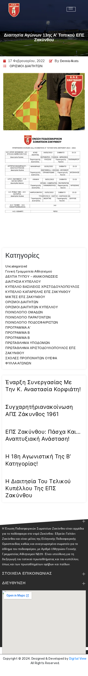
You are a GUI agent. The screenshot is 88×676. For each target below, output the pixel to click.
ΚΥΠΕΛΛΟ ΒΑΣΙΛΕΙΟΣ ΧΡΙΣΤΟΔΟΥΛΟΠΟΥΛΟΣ (42, 286)
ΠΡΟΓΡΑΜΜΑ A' (18, 327)
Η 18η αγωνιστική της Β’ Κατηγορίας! (38, 460)
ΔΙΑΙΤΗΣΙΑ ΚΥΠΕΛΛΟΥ (23, 281)
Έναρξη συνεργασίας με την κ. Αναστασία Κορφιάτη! (43, 385)
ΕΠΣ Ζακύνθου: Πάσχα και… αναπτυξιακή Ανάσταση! (43, 435)
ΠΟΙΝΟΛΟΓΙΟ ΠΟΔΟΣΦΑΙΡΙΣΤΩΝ (31, 322)
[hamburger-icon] (71, 9)
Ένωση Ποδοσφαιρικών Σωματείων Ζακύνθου (45, 670)
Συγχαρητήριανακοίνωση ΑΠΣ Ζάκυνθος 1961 (39, 410)
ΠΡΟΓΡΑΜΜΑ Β (17, 332)
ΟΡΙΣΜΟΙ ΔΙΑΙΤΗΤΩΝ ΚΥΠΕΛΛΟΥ (31, 307)
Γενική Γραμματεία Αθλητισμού (28, 271)
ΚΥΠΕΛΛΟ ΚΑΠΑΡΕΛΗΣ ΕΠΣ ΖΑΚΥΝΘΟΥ (37, 292)
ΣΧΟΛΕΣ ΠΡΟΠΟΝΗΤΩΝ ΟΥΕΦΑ (31, 358)
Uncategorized (16, 266)
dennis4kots (69, 61)
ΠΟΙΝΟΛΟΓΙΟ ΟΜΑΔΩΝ (24, 312)
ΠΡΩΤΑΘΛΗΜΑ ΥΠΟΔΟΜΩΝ (27, 343)
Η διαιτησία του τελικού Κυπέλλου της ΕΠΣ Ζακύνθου (38, 488)
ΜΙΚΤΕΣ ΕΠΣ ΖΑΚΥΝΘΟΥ (25, 297)
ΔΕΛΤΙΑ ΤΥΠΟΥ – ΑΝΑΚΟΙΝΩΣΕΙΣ (31, 276)
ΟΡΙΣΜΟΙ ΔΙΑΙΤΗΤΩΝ (26, 66)
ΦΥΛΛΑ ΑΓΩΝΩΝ (18, 363)
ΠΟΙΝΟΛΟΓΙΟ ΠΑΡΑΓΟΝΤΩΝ (28, 317)
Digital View (78, 658)
